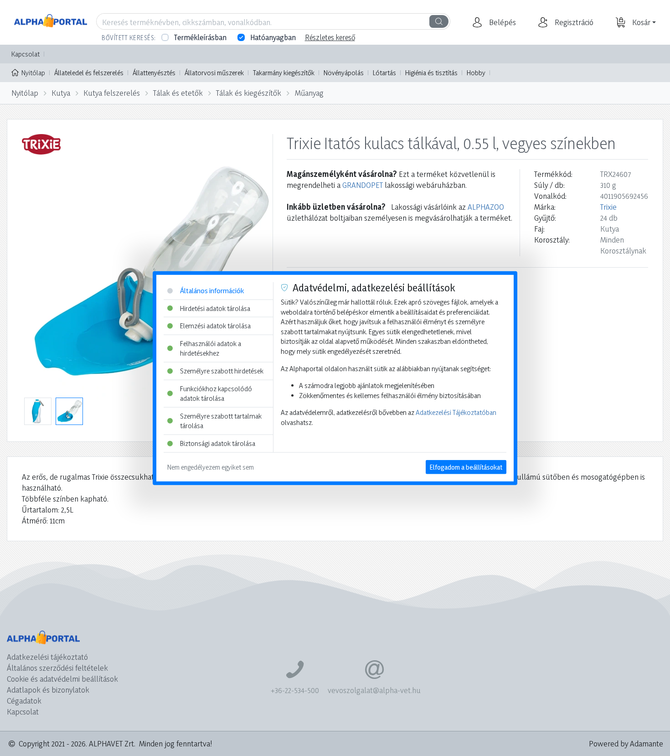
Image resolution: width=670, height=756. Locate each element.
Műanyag (309, 93)
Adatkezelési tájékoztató (47, 657)
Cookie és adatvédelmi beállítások (62, 679)
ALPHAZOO (486, 207)
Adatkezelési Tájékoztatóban (456, 412)
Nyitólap (33, 72)
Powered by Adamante (626, 743)
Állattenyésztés (154, 72)
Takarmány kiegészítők (283, 72)
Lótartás (384, 72)
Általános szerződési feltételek (57, 668)
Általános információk (212, 290)
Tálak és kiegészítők (248, 93)
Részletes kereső (330, 37)
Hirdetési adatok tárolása (215, 308)
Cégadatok (24, 700)
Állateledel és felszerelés (89, 72)
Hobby (476, 72)
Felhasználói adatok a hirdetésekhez (210, 348)
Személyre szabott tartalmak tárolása (221, 421)
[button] (501, 22)
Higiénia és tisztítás (431, 72)
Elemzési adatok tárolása (215, 325)
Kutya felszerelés (111, 93)
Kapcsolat (25, 54)
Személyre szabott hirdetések (221, 371)
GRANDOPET (362, 185)
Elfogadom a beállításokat (466, 466)
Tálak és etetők (178, 93)
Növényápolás (344, 72)
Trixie (608, 207)
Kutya (61, 93)
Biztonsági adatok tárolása (217, 443)
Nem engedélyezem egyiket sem (210, 466)
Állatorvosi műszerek (214, 72)
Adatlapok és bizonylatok (48, 689)
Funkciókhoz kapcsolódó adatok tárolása (216, 393)
